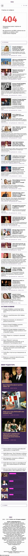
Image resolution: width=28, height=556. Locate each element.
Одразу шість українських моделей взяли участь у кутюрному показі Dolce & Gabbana (11, 436)
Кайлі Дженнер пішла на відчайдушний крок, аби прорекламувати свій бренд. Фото (19, 218)
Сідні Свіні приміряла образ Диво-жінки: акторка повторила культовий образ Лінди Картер (13, 144)
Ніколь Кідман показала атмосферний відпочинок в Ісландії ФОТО (18, 181)
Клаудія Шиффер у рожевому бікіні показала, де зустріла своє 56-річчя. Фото (18, 48)
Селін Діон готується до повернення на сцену (19, 156)
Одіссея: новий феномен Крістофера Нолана (19, 60)
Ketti (10, 55)
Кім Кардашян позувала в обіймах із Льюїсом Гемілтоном (18, 207)
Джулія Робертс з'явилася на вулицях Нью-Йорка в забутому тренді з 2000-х (18, 296)
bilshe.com (12, 519)
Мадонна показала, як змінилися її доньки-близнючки (18, 71)
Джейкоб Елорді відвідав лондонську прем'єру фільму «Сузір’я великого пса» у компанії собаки (19, 102)
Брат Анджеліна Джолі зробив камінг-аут (13, 385)
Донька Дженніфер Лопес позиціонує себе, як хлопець (17, 490)
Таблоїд (19, 55)
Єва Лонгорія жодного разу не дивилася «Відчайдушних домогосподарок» (17, 476)
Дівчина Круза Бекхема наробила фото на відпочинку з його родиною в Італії (18, 231)
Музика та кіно (21, 65)
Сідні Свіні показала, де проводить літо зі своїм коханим (18, 245)
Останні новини (7, 307)
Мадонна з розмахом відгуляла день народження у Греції (18, 169)
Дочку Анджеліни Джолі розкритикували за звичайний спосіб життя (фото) (16, 483)
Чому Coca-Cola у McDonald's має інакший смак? (13, 412)
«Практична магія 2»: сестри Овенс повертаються (18, 282)
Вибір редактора (8, 365)
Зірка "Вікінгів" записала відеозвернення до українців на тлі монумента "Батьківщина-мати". (13, 129)
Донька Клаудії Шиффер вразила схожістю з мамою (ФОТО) (19, 85)
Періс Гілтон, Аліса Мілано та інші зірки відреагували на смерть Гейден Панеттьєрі (19, 256)
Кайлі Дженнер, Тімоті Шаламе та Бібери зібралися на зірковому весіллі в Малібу (18, 194)
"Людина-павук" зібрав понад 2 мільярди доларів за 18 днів (18, 269)
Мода (19, 225)
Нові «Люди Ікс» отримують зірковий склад (18, 115)
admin (10, 65)
